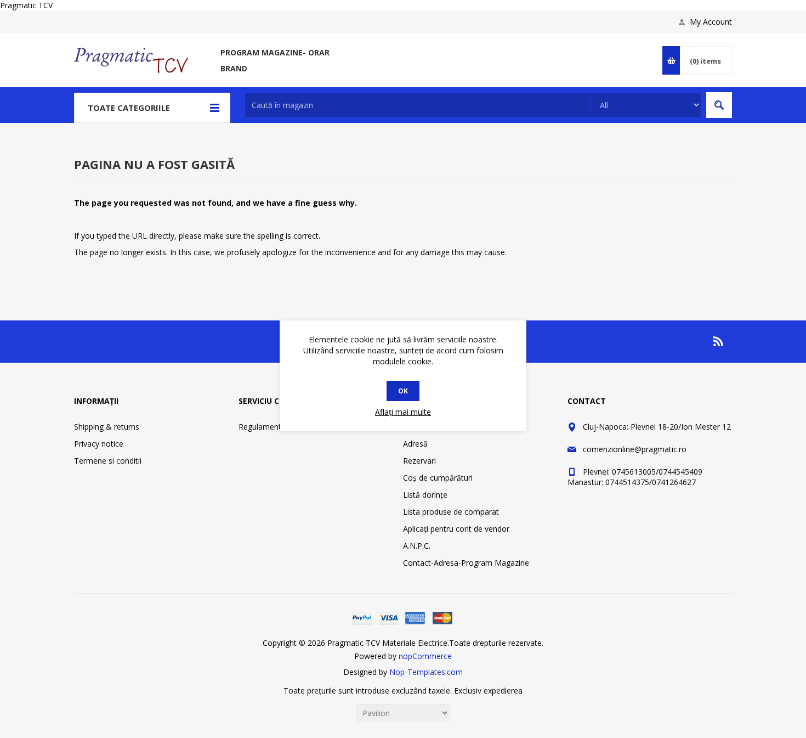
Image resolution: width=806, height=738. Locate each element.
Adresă (415, 443)
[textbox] (418, 105)
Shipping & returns (106, 426)
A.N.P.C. (416, 545)
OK (403, 391)
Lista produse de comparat (451, 511)
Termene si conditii (107, 460)
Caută (719, 105)
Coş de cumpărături (438, 477)
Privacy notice (98, 443)
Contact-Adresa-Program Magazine (466, 562)
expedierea (503, 690)
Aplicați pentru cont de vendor (456, 528)
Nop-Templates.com (426, 672)
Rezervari (419, 460)
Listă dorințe (425, 494)
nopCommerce (425, 656)
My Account (711, 21)
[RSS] (719, 341)
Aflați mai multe (403, 412)
